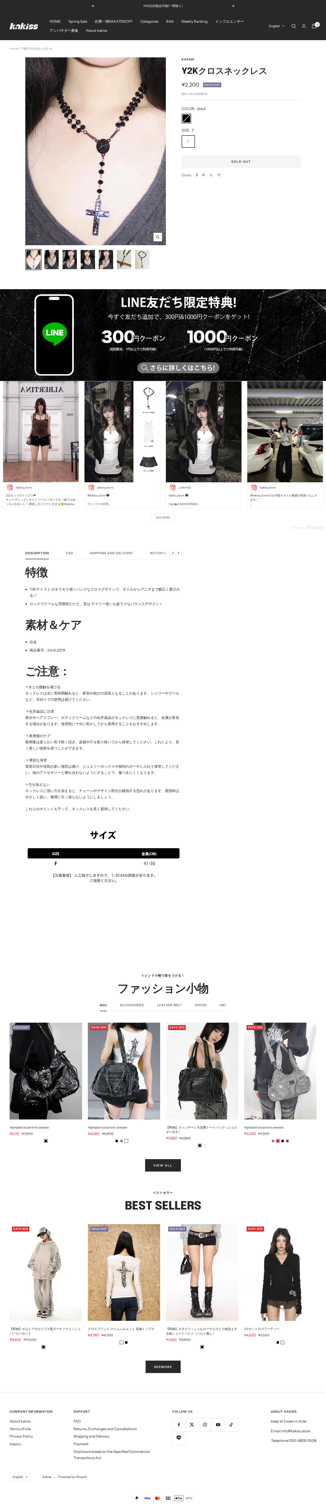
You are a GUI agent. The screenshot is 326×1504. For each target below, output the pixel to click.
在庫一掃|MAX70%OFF (114, 21)
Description (37, 553)
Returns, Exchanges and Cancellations (105, 1429)
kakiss (188, 59)
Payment (81, 1444)
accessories (132, 1005)
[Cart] (314, 26)
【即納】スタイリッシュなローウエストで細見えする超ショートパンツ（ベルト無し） (201, 1331)
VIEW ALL (163, 1165)
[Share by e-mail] (218, 175)
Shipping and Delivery (111, 553)
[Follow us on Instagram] (205, 1424)
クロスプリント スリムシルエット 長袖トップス (121, 1329)
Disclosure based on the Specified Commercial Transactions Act (112, 1454)
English (274, 26)
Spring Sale (77, 21)
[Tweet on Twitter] (211, 175)
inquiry (15, 1444)
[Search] (294, 26)
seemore (163, 1367)
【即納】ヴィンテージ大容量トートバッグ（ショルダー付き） (201, 1129)
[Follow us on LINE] (178, 1437)
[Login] (304, 26)
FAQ (69, 553)
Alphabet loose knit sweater (29, 1127)
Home (14, 48)
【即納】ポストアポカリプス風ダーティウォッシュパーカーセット (45, 1331)
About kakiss (96, 30)
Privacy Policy (21, 1436)
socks (201, 1005)
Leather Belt (169, 1005)
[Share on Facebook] (197, 175)
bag (103, 1005)
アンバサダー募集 (64, 30)
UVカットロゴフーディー (261, 1329)
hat (223, 1005)
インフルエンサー (229, 21)
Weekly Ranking (194, 21)
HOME (55, 21)
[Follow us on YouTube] (218, 1424)
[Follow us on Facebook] (178, 1424)
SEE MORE (163, 517)
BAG (170, 21)
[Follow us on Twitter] (192, 1424)
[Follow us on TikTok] (231, 1424)
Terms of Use (20, 1429)
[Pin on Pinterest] (203, 175)
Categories (149, 21)
